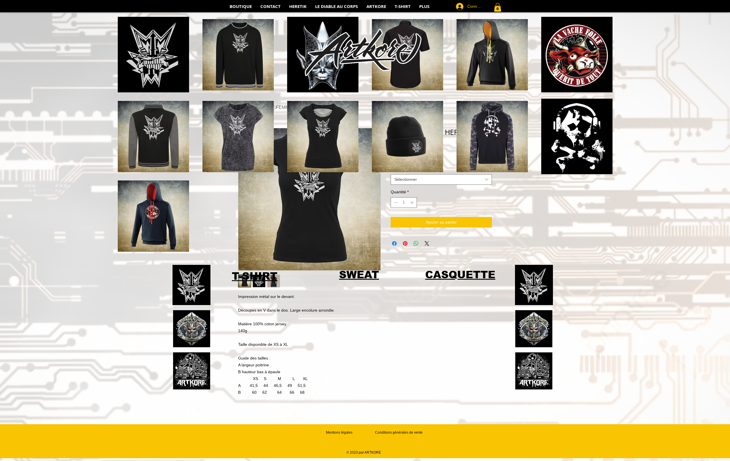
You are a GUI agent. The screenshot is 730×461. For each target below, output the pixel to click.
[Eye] (191, 285)
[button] (497, 7)
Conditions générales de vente (399, 432)
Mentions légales (339, 432)
